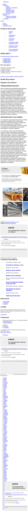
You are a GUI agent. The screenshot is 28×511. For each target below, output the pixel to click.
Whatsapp (6, 334)
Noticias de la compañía (11, 16)
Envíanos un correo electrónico (7, 76)
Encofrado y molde (10, 10)
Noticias (5, 15)
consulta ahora (4, 314)
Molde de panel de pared (10, 223)
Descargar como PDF (18, 76)
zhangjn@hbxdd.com (8, 322)
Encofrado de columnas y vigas (12, 222)
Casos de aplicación (13, 50)
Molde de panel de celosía (13, 295)
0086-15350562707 (7, 321)
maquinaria (11, 40)
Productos (5, 5)
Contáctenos (6, 18)
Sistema (7, 6)
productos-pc (11, 36)
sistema (10, 32)
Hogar (4, 4)
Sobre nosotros (6, 13)
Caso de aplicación (10, 12)
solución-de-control (13, 47)
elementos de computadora (11, 7)
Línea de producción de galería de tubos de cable (14, 282)
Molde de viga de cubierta (13, 270)
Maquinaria (8, 8)
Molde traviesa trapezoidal (13, 275)
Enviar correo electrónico (6, 332)
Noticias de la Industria (11, 17)
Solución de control (10, 11)
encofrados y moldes (13, 43)
